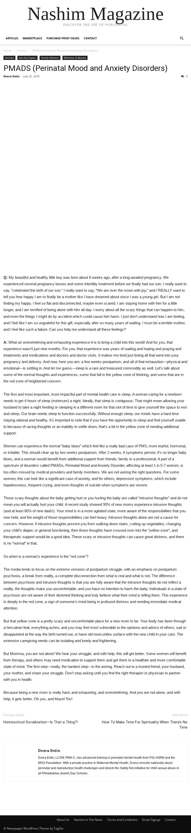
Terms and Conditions (122, 820)
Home (7, 50)
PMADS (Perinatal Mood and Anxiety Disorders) (85, 68)
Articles (12, 38)
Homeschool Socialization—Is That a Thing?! (40, 722)
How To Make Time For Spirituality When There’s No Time (145, 725)
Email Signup (151, 820)
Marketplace (32, 38)
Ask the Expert (27, 57)
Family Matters (50, 57)
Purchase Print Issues (63, 38)
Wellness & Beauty (75, 57)
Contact (90, 38)
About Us (63, 820)
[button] (182, 38)
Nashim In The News (88, 820)
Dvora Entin (11, 76)
